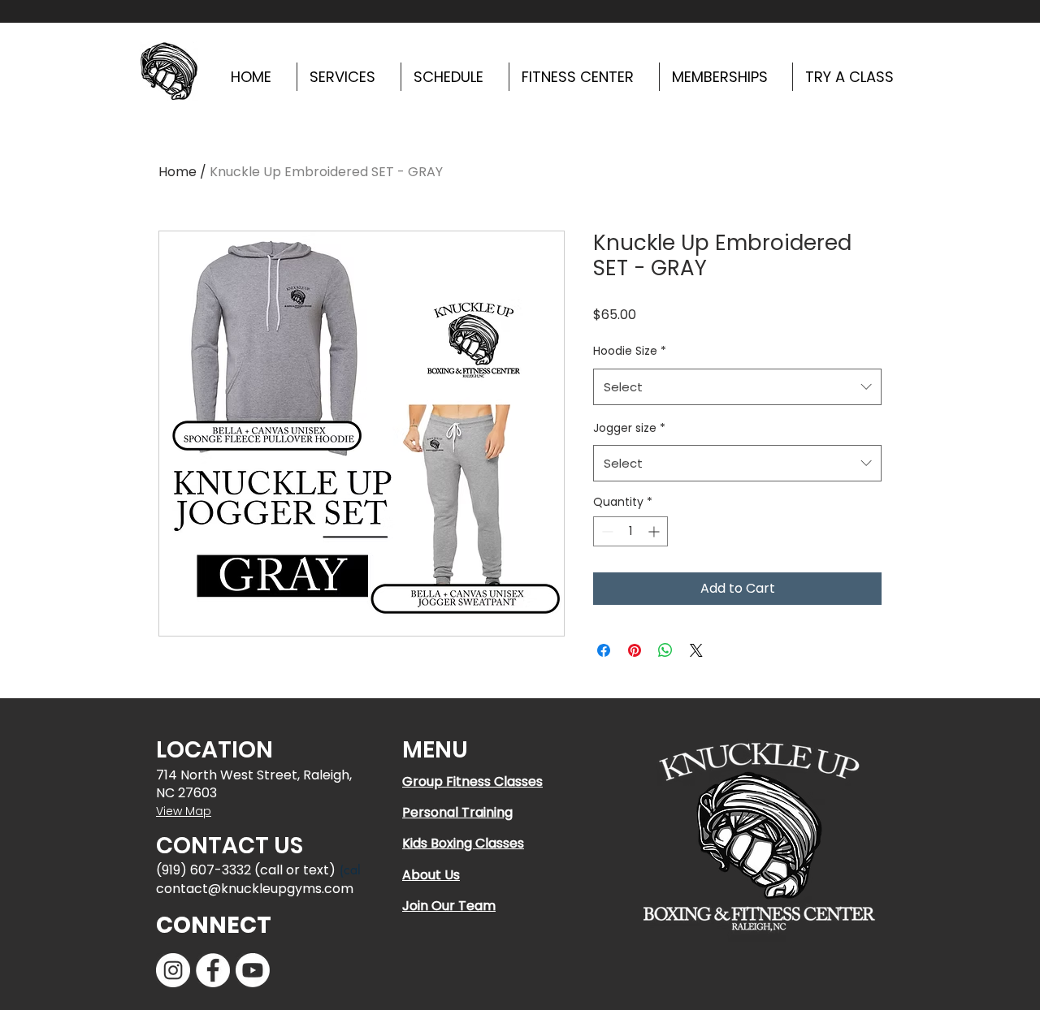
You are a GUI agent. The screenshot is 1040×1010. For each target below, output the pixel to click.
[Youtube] (253, 970)
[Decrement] (606, 531)
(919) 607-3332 (203, 870)
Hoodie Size (629, 351)
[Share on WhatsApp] (665, 650)
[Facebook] (213, 970)
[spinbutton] (630, 531)
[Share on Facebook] (603, 650)
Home (177, 171)
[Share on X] (696, 650)
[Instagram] (173, 970)
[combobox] (737, 387)
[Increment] (655, 531)
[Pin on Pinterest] (634, 650)
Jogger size (629, 428)
